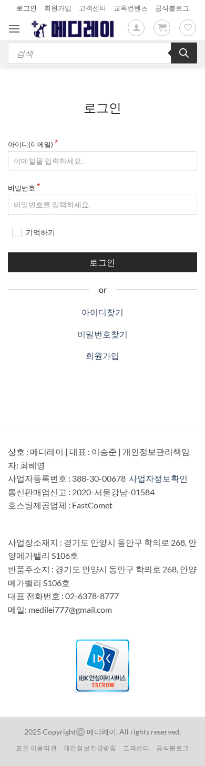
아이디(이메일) (30, 144)
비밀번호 (21, 188)
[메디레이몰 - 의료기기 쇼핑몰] (73, 28)
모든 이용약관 (36, 748)
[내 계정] (136, 27)
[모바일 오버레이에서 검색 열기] (102, 52)
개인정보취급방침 (90, 748)
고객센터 (92, 8)
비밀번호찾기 (102, 334)
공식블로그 (172, 8)
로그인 (26, 8)
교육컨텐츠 (131, 8)
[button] (14, 28)
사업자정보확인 (158, 478)
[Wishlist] (187, 27)
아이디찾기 (102, 312)
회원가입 (57, 8)
